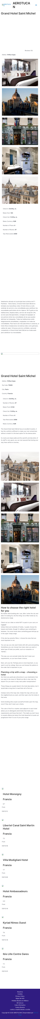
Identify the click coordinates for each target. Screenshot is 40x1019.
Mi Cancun (20, 1003)
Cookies (20, 994)
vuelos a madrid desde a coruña (20, 1009)
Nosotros (20, 992)
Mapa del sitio (20, 998)
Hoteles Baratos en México (20, 1000)
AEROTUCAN (21, 5)
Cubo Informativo (20, 1005)
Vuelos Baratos (20, 1007)
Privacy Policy (20, 996)
